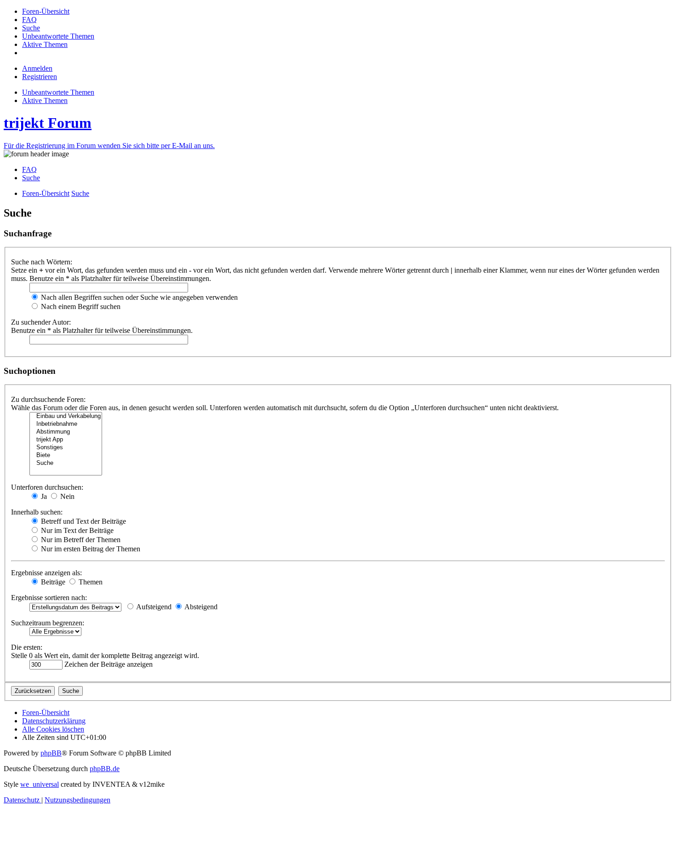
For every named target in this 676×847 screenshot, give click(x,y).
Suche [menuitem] (31, 178)
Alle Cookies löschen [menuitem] (53, 729)
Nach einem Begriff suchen (79, 306)
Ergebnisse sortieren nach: (49, 597)
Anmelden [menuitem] (37, 68)
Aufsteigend (153, 607)
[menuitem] (45, 11)
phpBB (51, 753)
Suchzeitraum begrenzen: (47, 623)
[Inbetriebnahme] (66, 424)
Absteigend (200, 607)
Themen (90, 582)
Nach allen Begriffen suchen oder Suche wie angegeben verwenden (138, 297)
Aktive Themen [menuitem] (45, 100)
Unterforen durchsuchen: (47, 487)
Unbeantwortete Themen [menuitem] (58, 92)
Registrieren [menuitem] (39, 76)
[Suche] (66, 463)
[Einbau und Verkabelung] (66, 416)
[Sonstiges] (66, 448)
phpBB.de (105, 769)
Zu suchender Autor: (41, 322)
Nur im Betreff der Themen (79, 540)
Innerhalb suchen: (37, 512)
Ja (43, 496)
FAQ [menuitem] (29, 169)
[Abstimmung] (66, 432)
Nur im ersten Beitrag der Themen (89, 549)
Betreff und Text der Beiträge (82, 521)
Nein (66, 496)
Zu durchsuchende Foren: (48, 399)
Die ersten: (26, 647)
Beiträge (52, 582)
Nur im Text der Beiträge (76, 530)
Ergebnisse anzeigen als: (46, 573)
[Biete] (66, 455)
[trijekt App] (66, 440)
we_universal (39, 784)
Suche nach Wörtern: (41, 262)
